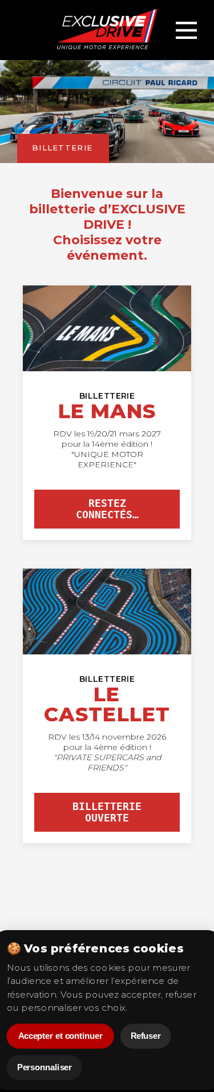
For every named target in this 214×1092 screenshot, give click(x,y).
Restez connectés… (107, 509)
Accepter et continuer (60, 1036)
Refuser (145, 1036)
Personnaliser (44, 1068)
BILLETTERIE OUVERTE (107, 812)
